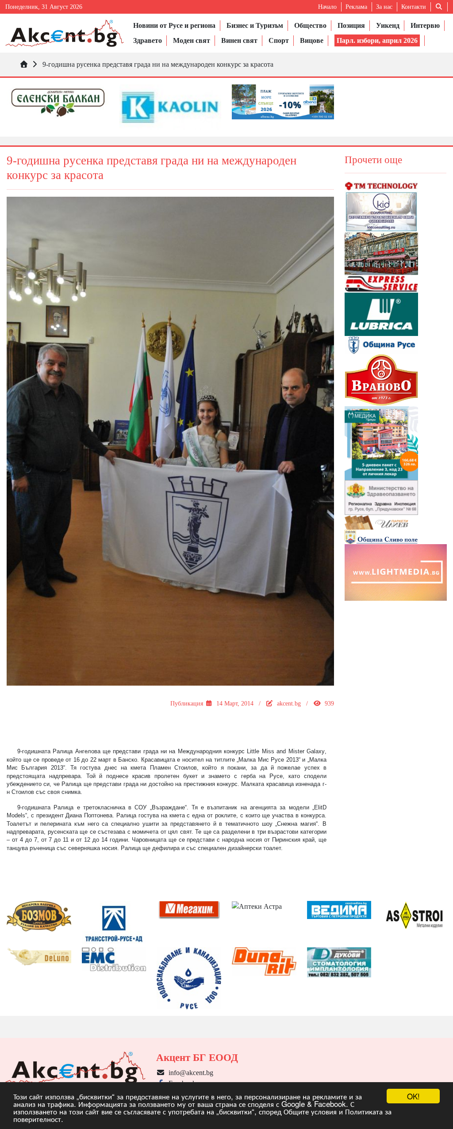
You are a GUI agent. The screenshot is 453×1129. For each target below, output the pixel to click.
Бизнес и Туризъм (254, 25)
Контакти (413, 7)
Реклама (356, 7)
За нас (384, 7)
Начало (327, 7)
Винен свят (239, 40)
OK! (413, 1096)
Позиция (351, 25)
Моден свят (191, 40)
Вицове (311, 40)
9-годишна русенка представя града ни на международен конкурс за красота (157, 64)
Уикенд (387, 25)
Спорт (279, 40)
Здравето (147, 40)
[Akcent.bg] (64, 33)
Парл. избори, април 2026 (377, 40)
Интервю (425, 25)
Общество (310, 25)
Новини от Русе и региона (174, 25)
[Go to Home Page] (23, 64)
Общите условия (310, 1111)
